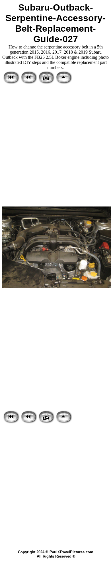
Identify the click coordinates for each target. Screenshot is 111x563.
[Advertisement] (55, 145)
